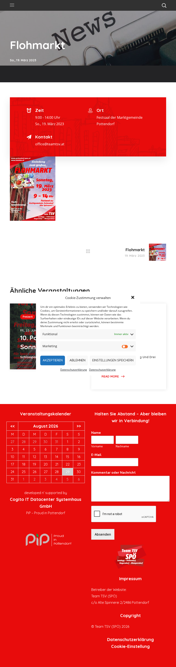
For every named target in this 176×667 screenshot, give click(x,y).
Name (97, 433)
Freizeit (28, 316)
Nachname (122, 446)
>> (79, 426)
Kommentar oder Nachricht (114, 472)
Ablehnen (77, 360)
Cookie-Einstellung (130, 646)
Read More (110, 376)
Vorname (97, 446)
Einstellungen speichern (113, 360)
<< (12, 426)
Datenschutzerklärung (73, 369)
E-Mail (97, 455)
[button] (133, 297)
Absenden (103, 534)
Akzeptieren (53, 360)
